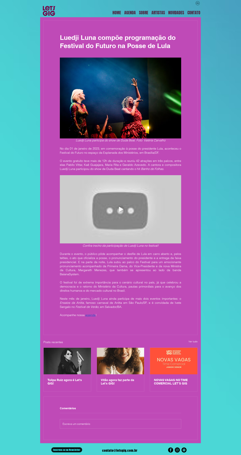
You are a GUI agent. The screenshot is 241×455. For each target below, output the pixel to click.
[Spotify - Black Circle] (184, 450)
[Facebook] (170, 450)
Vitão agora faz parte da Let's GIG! (117, 381)
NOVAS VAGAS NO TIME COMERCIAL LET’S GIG (171, 381)
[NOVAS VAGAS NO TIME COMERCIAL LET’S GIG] (173, 361)
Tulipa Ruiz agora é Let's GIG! (65, 381)
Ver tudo (193, 341)
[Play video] (120, 209)
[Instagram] (177, 450)
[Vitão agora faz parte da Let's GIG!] (120, 361)
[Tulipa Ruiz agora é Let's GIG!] (67, 361)
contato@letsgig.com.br (119, 450)
